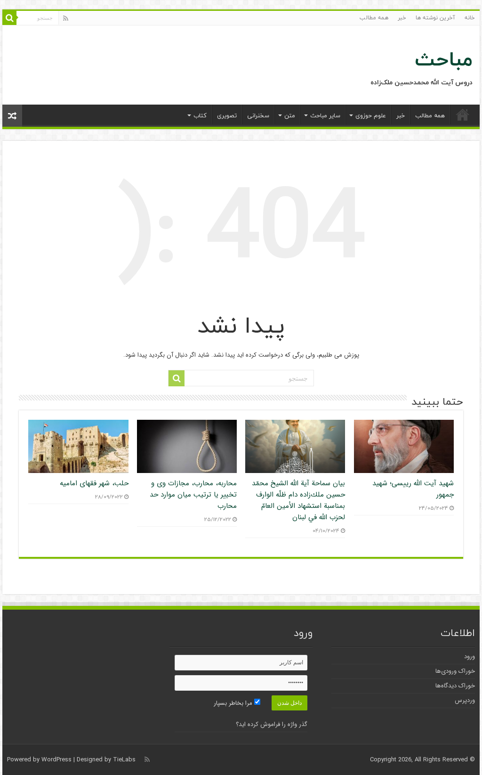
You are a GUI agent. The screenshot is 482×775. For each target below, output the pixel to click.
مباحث (444, 59)
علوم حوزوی (370, 115)
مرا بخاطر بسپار (234, 703)
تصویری (227, 115)
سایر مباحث (325, 115)
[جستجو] (9, 18)
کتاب (200, 115)
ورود (469, 656)
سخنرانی (258, 115)
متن (289, 115)
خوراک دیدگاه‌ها (455, 686)
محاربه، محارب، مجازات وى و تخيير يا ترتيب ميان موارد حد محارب (193, 495)
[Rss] (65, 18)
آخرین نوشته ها (435, 18)
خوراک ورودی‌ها (455, 671)
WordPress (56, 760)
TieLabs (124, 760)
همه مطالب (374, 18)
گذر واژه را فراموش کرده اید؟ (271, 724)
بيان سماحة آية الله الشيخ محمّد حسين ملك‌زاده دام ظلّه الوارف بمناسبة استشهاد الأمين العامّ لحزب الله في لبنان (298, 500)
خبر (402, 18)
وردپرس (465, 700)
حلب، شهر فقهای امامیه (94, 483)
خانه (470, 18)
